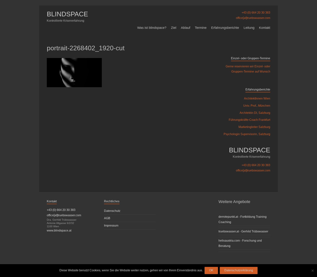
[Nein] (312, 270)
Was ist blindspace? (151, 28)
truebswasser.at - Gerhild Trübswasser (243, 231)
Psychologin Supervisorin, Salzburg (247, 134)
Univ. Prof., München (256, 105)
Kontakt (264, 28)
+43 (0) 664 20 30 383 (256, 12)
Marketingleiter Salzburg (254, 126)
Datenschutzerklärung (238, 270)
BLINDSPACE (67, 14)
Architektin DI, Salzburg (255, 112)
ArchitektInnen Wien (257, 98)
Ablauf (185, 28)
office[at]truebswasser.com (253, 17)
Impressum (111, 225)
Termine (201, 28)
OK (211, 270)
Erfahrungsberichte (225, 28)
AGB (107, 218)
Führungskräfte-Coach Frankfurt (249, 119)
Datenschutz (112, 210)
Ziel (173, 28)
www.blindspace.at (59, 230)
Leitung (249, 28)
